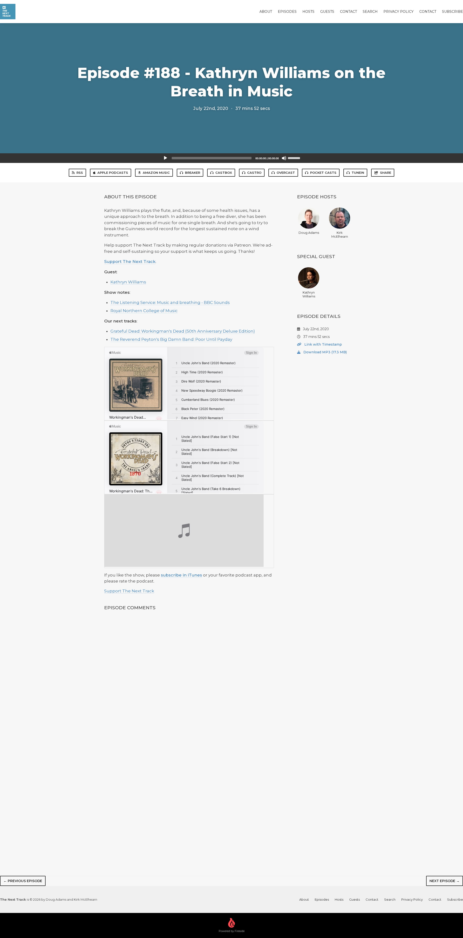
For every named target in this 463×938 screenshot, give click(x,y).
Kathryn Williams (128, 282)
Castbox (223, 172)
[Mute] (284, 158)
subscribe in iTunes (181, 575)
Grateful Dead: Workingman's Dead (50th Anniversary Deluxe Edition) (182, 331)
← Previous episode (22, 881)
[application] (231, 158)
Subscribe (452, 11)
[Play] (165, 158)
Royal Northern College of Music (144, 310)
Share (385, 172)
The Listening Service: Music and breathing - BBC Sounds (170, 302)
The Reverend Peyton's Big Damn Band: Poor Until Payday (171, 339)
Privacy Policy (398, 11)
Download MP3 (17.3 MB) (324, 352)
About (265, 11)
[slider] (294, 157)
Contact (348, 11)
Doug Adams (309, 232)
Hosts (308, 11)
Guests (327, 11)
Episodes (287, 11)
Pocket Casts (323, 172)
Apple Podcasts (112, 172)
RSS (79, 172)
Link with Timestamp (322, 344)
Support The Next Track (130, 261)
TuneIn (358, 172)
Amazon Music (156, 172)
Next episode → (444, 881)
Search (370, 11)
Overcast (286, 172)
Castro (254, 172)
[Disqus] (189, 678)
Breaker (192, 172)
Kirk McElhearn (339, 234)
